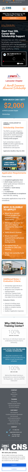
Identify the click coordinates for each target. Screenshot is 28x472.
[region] (14, 461)
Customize (14, 469)
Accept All (14, 465)
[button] (24, 9)
